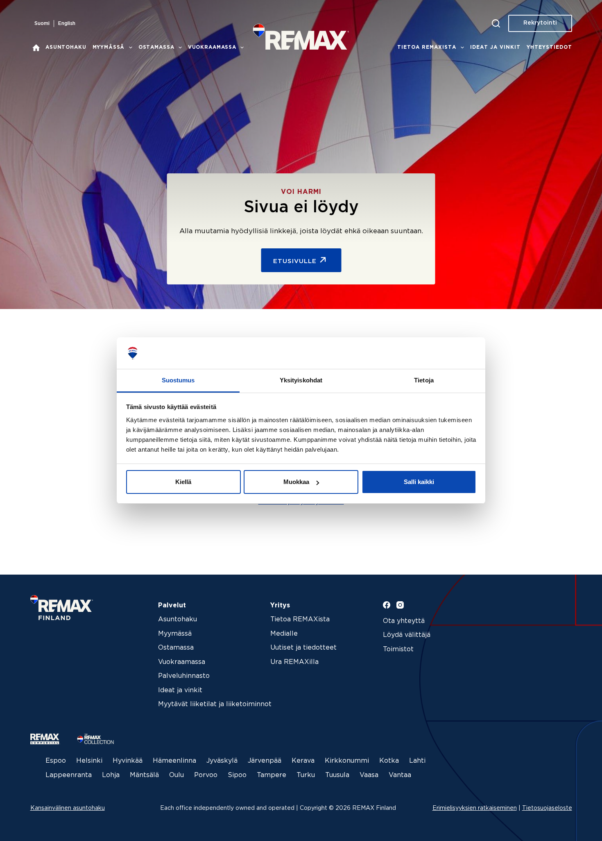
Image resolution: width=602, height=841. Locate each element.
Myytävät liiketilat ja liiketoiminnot (215, 704)
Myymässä (109, 47)
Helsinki (89, 761)
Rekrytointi (540, 22)
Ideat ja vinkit (495, 47)
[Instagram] (400, 605)
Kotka (389, 761)
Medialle (284, 634)
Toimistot (398, 649)
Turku (305, 775)
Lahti (417, 761)
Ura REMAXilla (294, 662)
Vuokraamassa (212, 47)
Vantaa (400, 775)
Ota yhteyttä (404, 621)
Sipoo (237, 775)
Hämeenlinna (174, 761)
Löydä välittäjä (406, 635)
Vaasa (369, 775)
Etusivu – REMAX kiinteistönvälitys (36, 47)
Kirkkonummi (347, 761)
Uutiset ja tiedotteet (303, 648)
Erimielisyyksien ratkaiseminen (474, 808)
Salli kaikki (419, 481)
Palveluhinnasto (184, 676)
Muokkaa (296, 481)
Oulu (176, 775)
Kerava (303, 761)
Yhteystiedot (549, 47)
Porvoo (205, 775)
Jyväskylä (222, 761)
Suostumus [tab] (178, 380)
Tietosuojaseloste (547, 808)
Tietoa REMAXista (426, 47)
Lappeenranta (68, 775)
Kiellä (183, 481)
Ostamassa (156, 47)
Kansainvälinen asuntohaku (67, 808)
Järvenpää (264, 761)
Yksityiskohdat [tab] (301, 380)
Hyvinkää (128, 761)
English (66, 23)
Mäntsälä (144, 775)
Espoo (55, 761)
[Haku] (496, 23)
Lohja (111, 775)
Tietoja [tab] (424, 380)
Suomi (42, 23)
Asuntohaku (65, 47)
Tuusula (337, 775)
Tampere (271, 775)
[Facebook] (386, 605)
